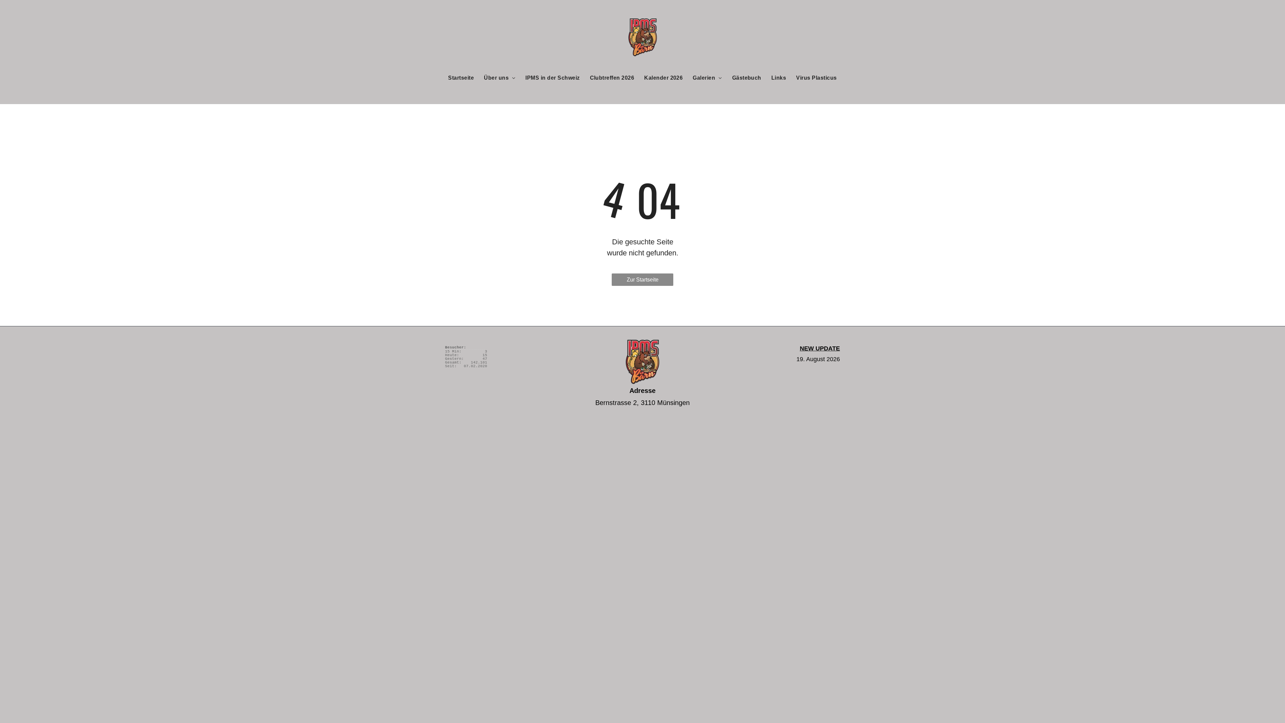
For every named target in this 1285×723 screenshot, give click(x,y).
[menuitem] (461, 77)
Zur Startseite (643, 280)
